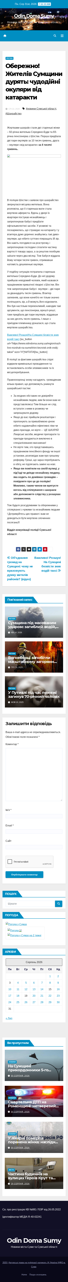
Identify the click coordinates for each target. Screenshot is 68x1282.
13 (34, 989)
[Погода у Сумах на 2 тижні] (24, 935)
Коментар (12, 744)
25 (17, 1002)
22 (50, 995)
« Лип (9, 1018)
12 (26, 989)
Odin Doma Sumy (34, 16)
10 (9, 989)
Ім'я (8, 810)
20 (34, 995)
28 (41, 1002)
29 (50, 1002)
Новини (12, 1062)
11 (18, 989)
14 (41, 989)
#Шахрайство (14, 113)
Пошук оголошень (37, 1274)
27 (34, 1002)
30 (58, 1002)
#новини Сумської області (41, 108)
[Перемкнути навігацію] (62, 36)
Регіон (9, 58)
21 (41, 995)
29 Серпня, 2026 (20, 1184)
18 (17, 995)
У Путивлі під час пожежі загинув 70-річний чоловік (33, 694)
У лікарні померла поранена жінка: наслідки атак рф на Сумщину (33, 1142)
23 (58, 995)
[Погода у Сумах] (16, 924)
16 (58, 989)
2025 (5, 1262)
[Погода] (15, 930)
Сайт (8, 841)
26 (26, 1002)
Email (10, 825)
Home (24, 1274)
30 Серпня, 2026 (20, 1076)
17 (9, 995)
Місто (11, 1170)
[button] (55, 35)
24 (9, 1002)
